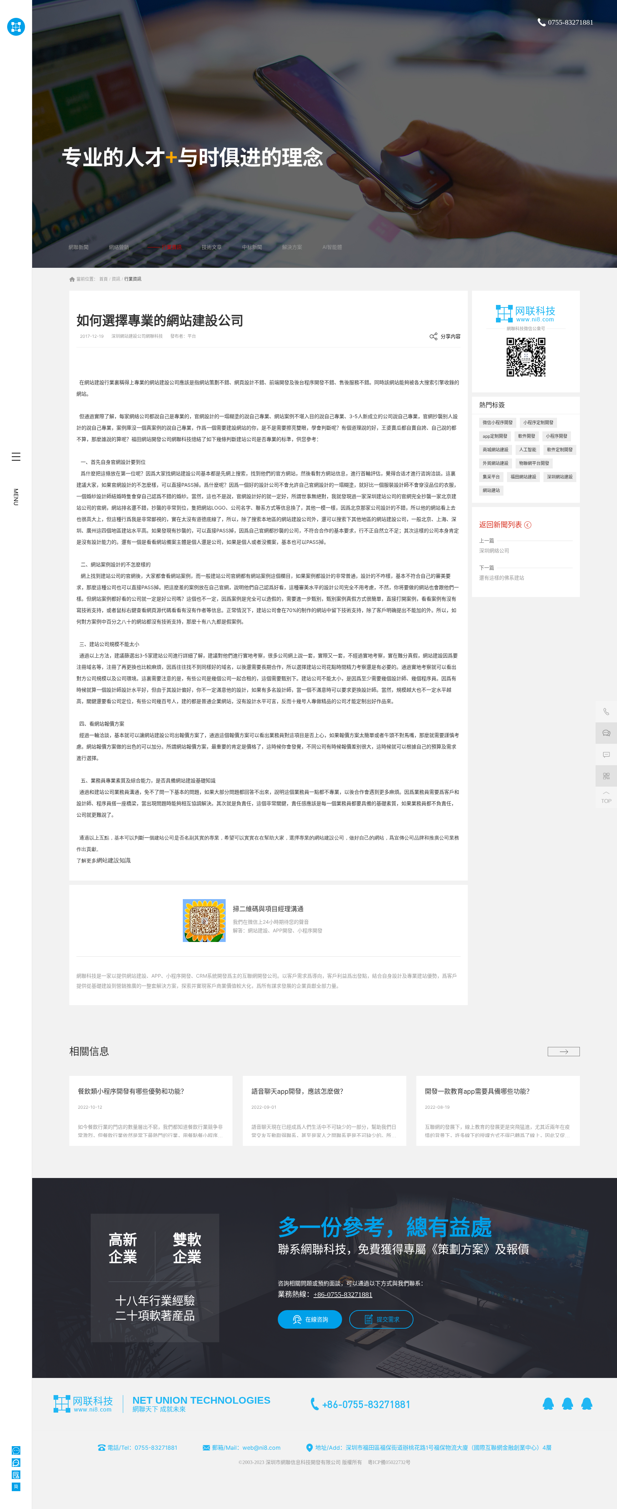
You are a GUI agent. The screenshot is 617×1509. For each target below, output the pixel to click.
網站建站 (491, 490)
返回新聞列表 (500, 525)
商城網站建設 (495, 449)
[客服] (606, 711)
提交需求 (388, 1319)
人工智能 (527, 449)
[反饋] (606, 754)
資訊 (116, 279)
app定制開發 (495, 436)
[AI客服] (16, 1450)
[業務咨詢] (606, 733)
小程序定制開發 (538, 422)
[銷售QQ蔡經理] (548, 1403)
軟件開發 (526, 436)
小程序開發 (556, 436)
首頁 (103, 279)
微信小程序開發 (498, 422)
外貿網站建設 (495, 463)
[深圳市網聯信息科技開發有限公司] (16, 27)
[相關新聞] (564, 1051)
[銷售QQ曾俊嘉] (587, 1403)
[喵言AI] (16, 1462)
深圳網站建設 (560, 477)
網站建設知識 (113, 860)
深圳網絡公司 (494, 550)
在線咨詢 (316, 1319)
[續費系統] (16, 1474)
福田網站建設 (523, 477)
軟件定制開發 (560, 449)
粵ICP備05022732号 (389, 1462)
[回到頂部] (606, 797)
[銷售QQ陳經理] (567, 1403)
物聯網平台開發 (534, 463)
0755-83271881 (570, 22)
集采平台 (491, 477)
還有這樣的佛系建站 (501, 578)
